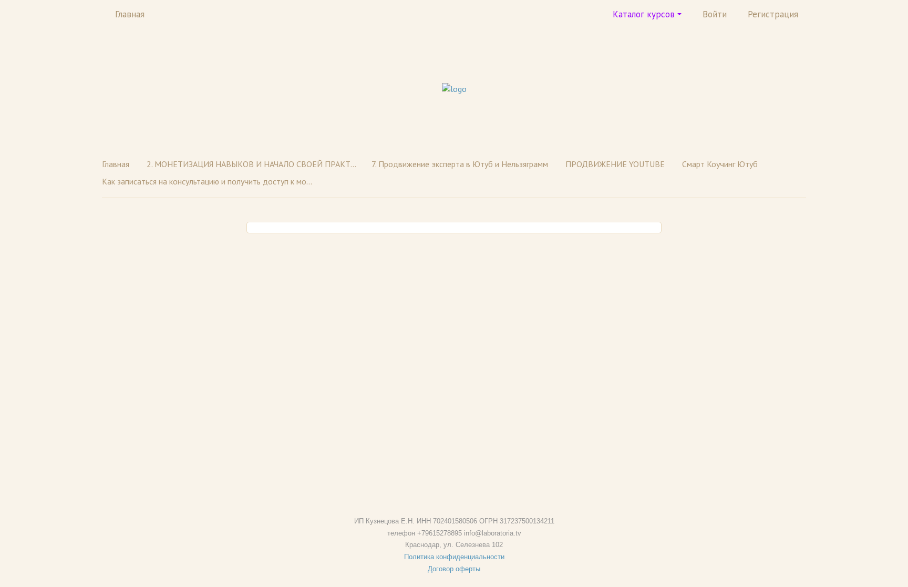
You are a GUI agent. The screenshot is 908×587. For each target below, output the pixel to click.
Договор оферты (454, 569)
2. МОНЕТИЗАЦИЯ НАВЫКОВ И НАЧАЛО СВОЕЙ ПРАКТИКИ (252, 164)
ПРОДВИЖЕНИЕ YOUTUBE (615, 164)
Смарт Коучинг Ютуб (720, 164)
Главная (130, 14)
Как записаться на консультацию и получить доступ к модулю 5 (207, 181)
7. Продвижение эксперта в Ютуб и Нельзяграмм (460, 164)
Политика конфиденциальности (454, 557)
